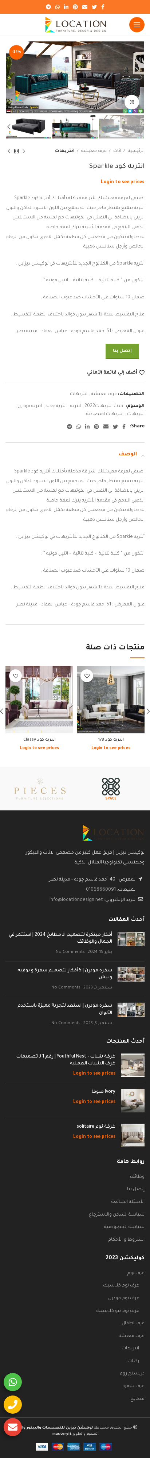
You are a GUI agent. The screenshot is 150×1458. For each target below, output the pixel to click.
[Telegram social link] (48, 7)
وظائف (137, 1177)
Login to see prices (123, 182)
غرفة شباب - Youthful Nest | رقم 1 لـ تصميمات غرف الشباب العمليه (65, 1060)
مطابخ (137, 1399)
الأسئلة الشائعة (128, 1202)
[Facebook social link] (103, 7)
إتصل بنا (122, 351)
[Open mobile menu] (137, 24)
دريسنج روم (132, 1373)
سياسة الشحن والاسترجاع (117, 1214)
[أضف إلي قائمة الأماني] (86, 675)
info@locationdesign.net (76, 900)
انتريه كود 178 (111, 740)
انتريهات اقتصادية (104, 414)
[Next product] (9, 151)
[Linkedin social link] (66, 7)
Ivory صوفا (103, 1092)
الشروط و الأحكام (126, 1239)
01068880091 (101, 890)
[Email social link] (85, 7)
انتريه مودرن (29, 406)
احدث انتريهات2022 (104, 406)
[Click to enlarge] (132, 102)
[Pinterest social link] (75, 7)
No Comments (70, 952)
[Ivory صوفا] (133, 1100)
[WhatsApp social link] (57, 7)
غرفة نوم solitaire (96, 1126)
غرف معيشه (93, 151)
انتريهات (65, 151)
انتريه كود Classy (39, 740)
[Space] (111, 788)
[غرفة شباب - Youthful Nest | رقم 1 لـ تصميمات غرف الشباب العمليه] (133, 1066)
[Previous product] (23, 151)
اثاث (116, 151)
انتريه (75, 406)
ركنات (133, 1361)
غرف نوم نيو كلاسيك (117, 1311)
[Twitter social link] (94, 7)
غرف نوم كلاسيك (121, 1285)
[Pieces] (39, 788)
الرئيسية (136, 151)
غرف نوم (136, 1273)
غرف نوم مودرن (123, 1298)
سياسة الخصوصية (124, 1227)
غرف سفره (133, 1386)
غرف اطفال (133, 1323)
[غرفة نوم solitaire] (133, 1135)
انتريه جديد (56, 406)
